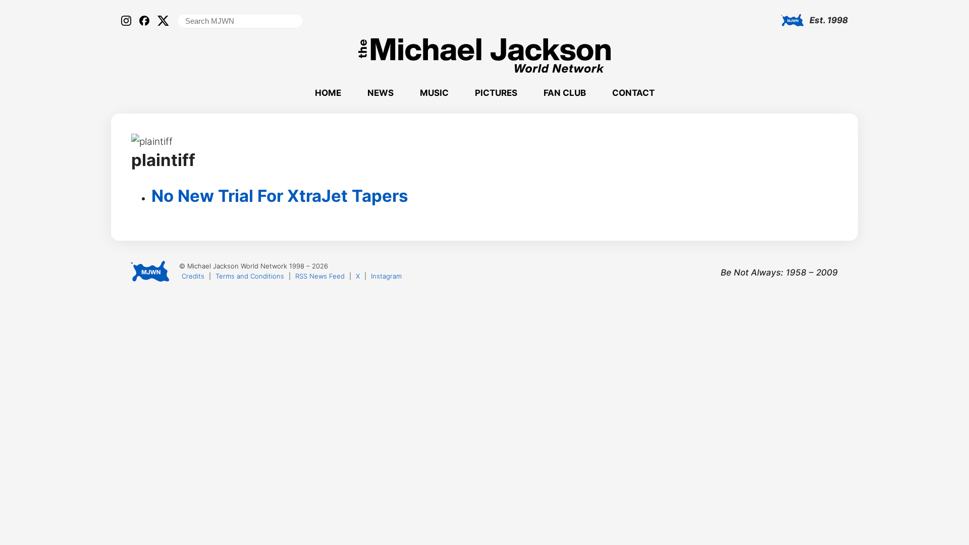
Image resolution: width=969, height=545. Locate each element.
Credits (193, 276)
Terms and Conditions (250, 276)
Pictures (496, 93)
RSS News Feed (320, 276)
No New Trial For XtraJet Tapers (279, 196)
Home (328, 93)
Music (434, 93)
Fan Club (565, 93)
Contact (633, 93)
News (380, 93)
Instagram (386, 276)
